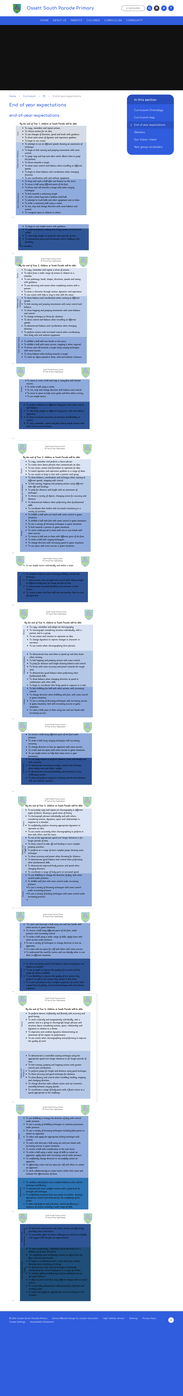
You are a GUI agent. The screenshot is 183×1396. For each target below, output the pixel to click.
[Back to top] (171, 1320)
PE (44, 96)
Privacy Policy (149, 1318)
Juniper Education (88, 1318)
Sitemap (133, 1318)
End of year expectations (67, 96)
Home (12, 96)
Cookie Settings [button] (17, 1322)
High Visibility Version (114, 1318)
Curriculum (29, 96)
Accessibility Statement (42, 1322)
